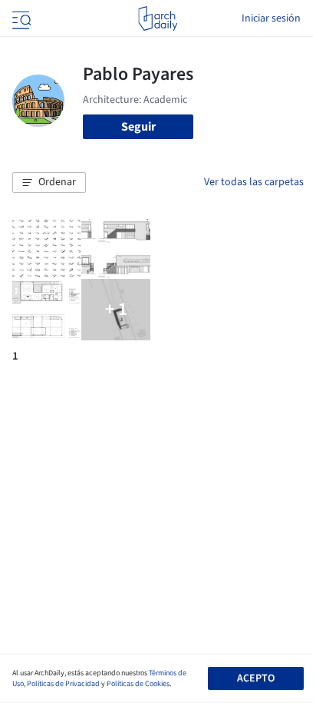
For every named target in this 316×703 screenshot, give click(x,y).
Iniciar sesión (271, 18)
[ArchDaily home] (157, 18)
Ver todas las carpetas (254, 182)
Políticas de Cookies (138, 683)
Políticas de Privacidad (63, 683)
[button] (49, 183)
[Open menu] (20, 18)
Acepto (256, 678)
